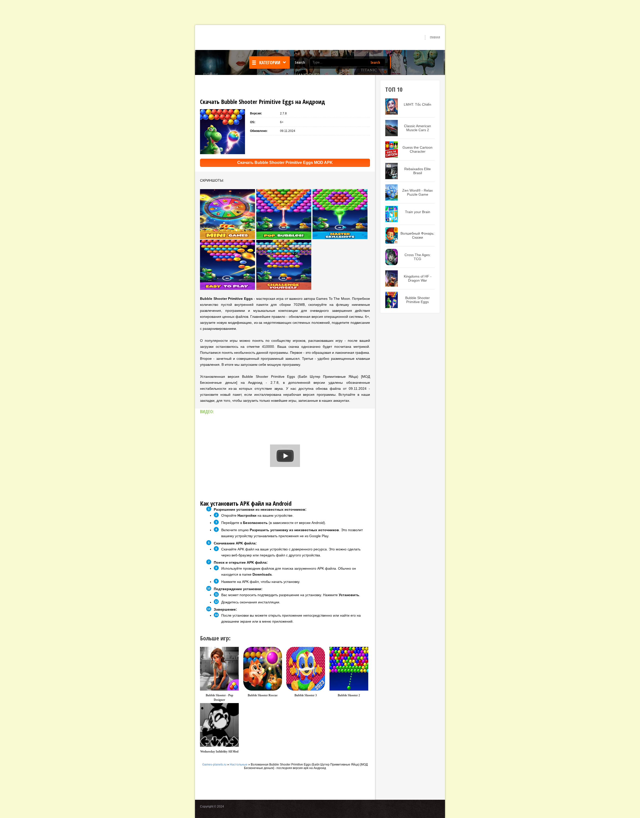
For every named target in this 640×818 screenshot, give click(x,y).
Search (375, 62)
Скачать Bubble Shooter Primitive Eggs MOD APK (285, 162)
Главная (435, 37)
